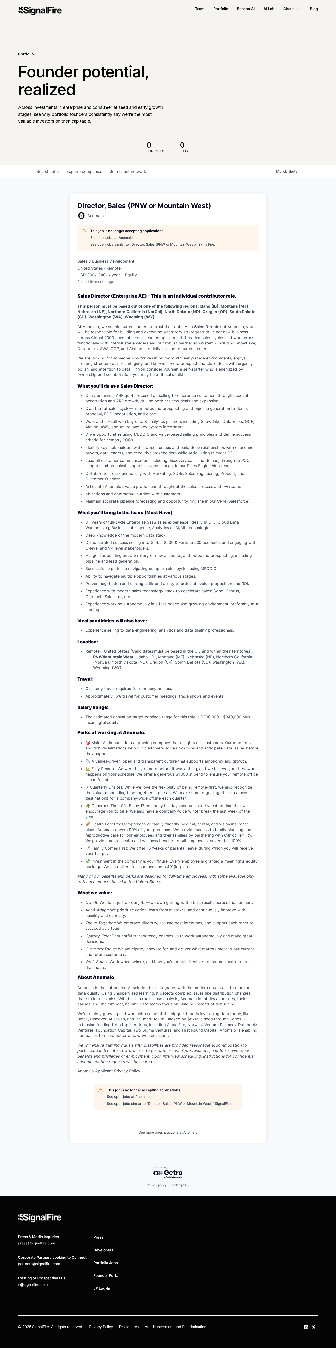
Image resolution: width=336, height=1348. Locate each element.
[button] (292, 9)
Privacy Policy (101, 1326)
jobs (48, 171)
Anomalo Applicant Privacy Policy (108, 1070)
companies (84, 171)
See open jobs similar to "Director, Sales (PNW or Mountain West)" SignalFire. (152, 244)
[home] (40, 11)
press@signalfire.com (36, 1243)
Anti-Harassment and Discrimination (175, 1326)
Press (98, 1237)
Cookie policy (179, 1185)
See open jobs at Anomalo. (112, 237)
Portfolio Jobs (105, 1262)
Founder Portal (106, 1275)
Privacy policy (157, 1185)
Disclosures (129, 1326)
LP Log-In (101, 1288)
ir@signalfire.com (33, 1284)
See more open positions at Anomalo (168, 1132)
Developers (103, 1250)
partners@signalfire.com (39, 1263)
